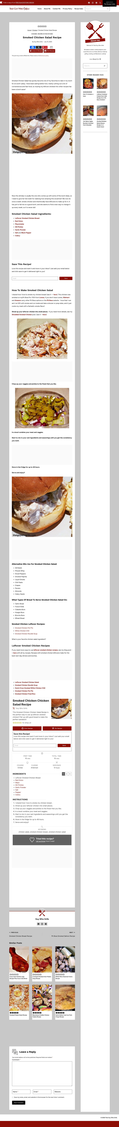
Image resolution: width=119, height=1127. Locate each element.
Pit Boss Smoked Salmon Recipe (63, 934)
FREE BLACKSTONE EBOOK (25, 2)
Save (65, 278)
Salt (16, 233)
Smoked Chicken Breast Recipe (20, 934)
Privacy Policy (67, 9)
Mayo (17, 783)
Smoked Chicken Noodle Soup (26, 634)
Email (36, 1092)
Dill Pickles (19, 227)
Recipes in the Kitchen (45, 34)
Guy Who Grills (38, 41)
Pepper (18, 792)
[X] (100, 2)
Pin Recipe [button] (58, 728)
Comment (16, 1060)
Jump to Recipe (37, 51)
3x (70, 774)
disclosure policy (44, 55)
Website (58, 1092)
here (44, 315)
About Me (47, 9)
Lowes (41, 297)
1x (63, 774)
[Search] (104, 66)
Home (39, 9)
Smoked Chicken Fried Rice (25, 694)
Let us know (40, 841)
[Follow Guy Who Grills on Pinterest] (45, 924)
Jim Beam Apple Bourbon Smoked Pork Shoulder (88, 123)
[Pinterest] (96, 2)
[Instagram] (92, 2)
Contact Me (56, 9)
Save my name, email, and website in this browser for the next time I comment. (39, 1097)
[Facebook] (89, 2)
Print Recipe (50, 51)
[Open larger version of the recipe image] (61, 709)
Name (15, 1092)
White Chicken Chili (22, 631)
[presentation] (19, 959)
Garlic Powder (20, 230)
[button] (38, 26)
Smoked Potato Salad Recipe (18, 1015)
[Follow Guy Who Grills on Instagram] (42, 924)
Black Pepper (26, 233)
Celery (17, 236)
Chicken (34, 34)
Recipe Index (78, 9)
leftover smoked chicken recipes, (46, 650)
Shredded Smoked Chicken (22, 315)
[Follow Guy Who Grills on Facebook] (38, 924)
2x (66, 774)
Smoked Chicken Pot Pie (24, 628)
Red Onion (19, 780)
